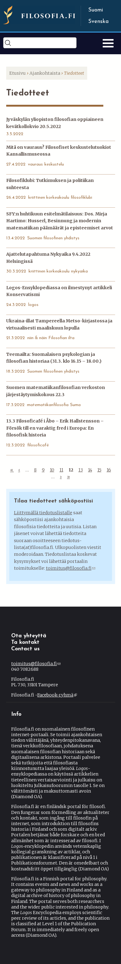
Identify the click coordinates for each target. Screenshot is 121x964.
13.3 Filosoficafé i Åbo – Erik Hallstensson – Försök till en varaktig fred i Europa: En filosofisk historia (55, 428)
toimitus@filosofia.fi (70, 568)
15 (99, 470)
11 (61, 470)
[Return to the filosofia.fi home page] (39, 22)
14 (90, 470)
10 (52, 470)
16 (109, 470)
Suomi (95, 10)
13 (80, 470)
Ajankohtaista (44, 73)
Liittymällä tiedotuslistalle (43, 512)
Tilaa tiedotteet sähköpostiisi (53, 501)
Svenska (98, 21)
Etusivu (17, 73)
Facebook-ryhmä (56, 695)
